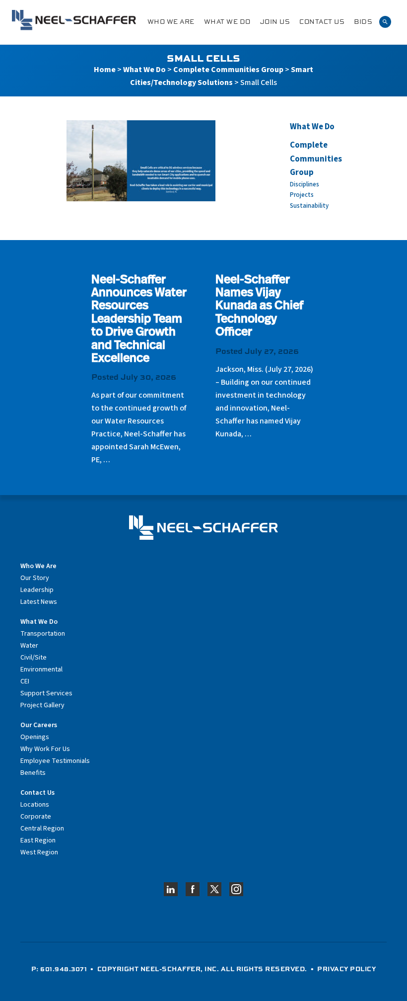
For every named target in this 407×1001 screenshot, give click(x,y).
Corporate (35, 817)
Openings (34, 737)
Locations (34, 805)
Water (29, 646)
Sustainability (309, 205)
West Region (39, 852)
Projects (302, 194)
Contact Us (321, 21)
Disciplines (304, 184)
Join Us (275, 21)
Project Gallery (42, 705)
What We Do (227, 21)
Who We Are (171, 21)
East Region (38, 840)
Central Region (42, 829)
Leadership (37, 590)
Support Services (46, 693)
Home (105, 69)
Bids (363, 21)
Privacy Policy (346, 968)
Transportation (42, 634)
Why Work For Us (45, 749)
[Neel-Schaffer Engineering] (74, 20)
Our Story (34, 578)
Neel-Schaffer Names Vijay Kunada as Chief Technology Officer (259, 306)
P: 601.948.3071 (59, 968)
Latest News (38, 602)
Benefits (33, 773)
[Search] (385, 21)
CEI (24, 681)
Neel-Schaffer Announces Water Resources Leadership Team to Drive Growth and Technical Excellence (139, 319)
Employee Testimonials (55, 761)
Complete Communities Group (228, 69)
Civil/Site (33, 658)
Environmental (41, 669)
